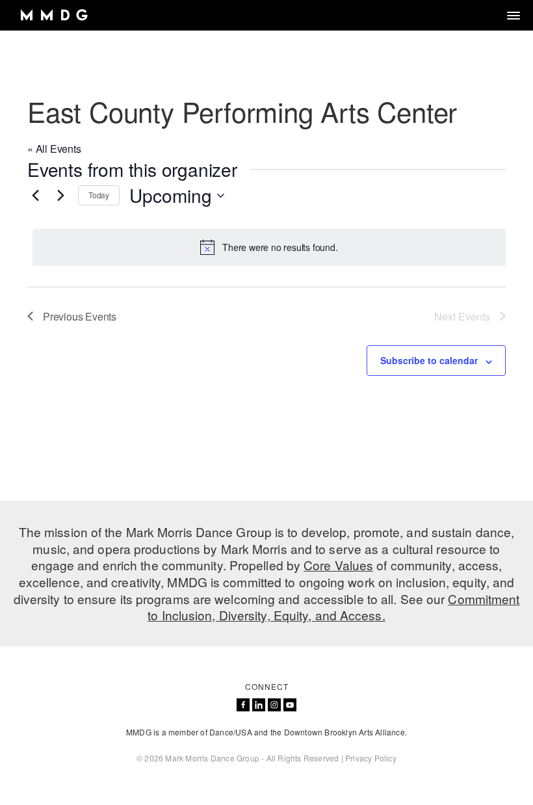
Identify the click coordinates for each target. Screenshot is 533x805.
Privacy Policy (370, 757)
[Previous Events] (35, 196)
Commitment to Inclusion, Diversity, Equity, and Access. (333, 607)
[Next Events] (60, 196)
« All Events (54, 148)
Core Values (338, 565)
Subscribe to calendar (429, 360)
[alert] (269, 247)
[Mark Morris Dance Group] (53, 15)
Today (98, 194)
